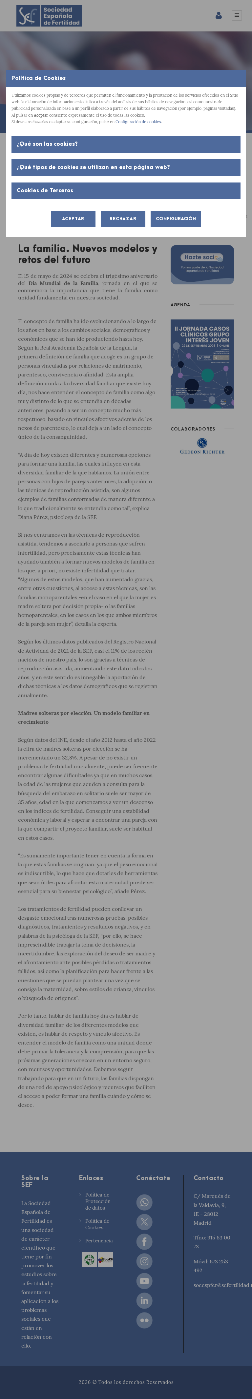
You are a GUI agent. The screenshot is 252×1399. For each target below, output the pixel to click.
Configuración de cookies (138, 121)
